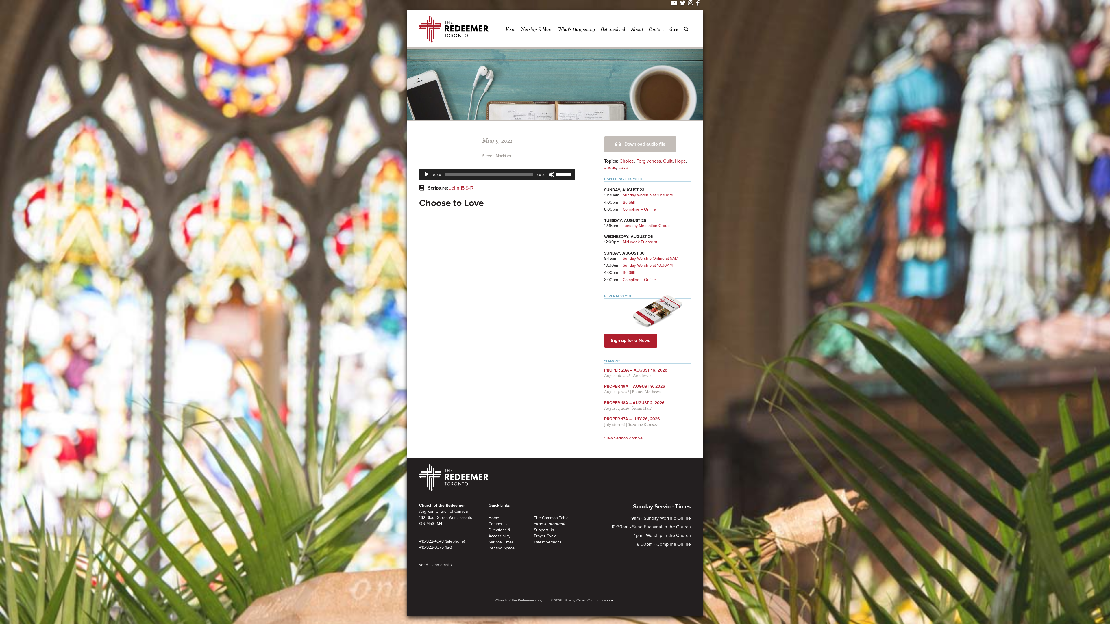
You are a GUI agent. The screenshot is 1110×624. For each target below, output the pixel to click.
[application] (497, 174)
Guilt (668, 161)
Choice (626, 161)
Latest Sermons (548, 542)
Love (623, 167)
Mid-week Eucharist (640, 241)
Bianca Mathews (646, 392)
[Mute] (551, 174)
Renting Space (502, 548)
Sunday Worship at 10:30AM (648, 195)
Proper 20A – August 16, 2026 (635, 370)
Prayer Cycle (545, 536)
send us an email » (435, 564)
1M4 (438, 523)
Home (494, 517)
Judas (610, 167)
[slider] (564, 174)
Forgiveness (648, 161)
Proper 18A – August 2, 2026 (634, 402)
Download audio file (644, 144)
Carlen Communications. (595, 600)
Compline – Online (639, 209)
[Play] (427, 174)
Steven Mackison (497, 155)
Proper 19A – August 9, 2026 (634, 386)
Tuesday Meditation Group (646, 225)
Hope (680, 161)
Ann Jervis (642, 375)
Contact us (498, 523)
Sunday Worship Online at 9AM (650, 258)
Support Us (544, 530)
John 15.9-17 (461, 188)
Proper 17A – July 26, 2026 (632, 419)
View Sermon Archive (623, 438)
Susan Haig (642, 408)
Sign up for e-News (630, 340)
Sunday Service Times (662, 506)
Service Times (501, 542)
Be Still (629, 202)
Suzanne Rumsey (643, 424)
